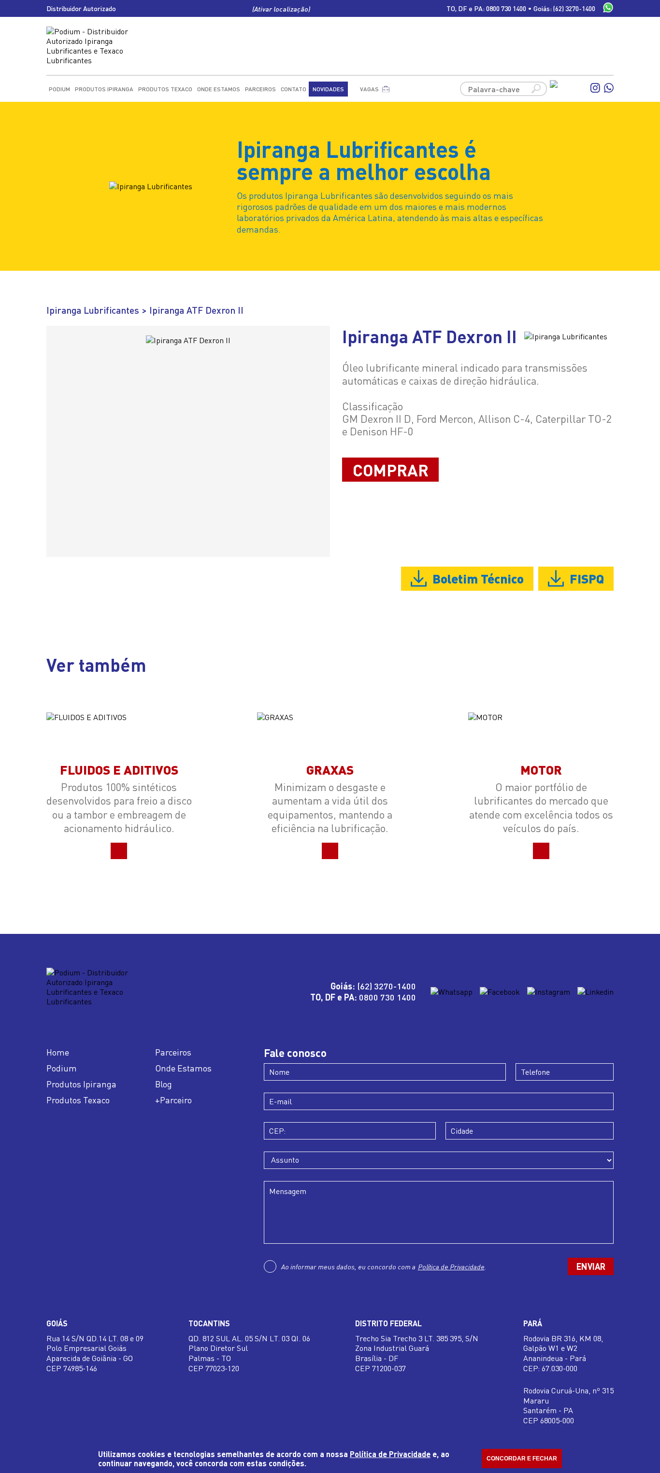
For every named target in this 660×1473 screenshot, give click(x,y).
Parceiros (260, 89)
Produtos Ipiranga (104, 89)
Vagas (369, 89)
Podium (59, 89)
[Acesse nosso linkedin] (595, 992)
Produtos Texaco (165, 89)
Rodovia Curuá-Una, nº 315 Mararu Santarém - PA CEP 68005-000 (568, 1405)
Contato (293, 89)
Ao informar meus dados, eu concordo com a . (384, 1266)
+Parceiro (173, 1100)
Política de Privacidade (451, 1266)
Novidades (328, 89)
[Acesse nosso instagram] (595, 89)
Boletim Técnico (478, 578)
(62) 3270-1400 (574, 8)
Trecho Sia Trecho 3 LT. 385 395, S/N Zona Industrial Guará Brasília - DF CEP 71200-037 (416, 1353)
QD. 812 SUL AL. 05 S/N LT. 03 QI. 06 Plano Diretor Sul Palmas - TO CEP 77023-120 (249, 1353)
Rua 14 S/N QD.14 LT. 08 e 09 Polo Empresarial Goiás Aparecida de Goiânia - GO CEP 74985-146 (94, 1353)
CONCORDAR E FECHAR (522, 1458)
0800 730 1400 (506, 8)
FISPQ (587, 578)
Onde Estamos (218, 89)
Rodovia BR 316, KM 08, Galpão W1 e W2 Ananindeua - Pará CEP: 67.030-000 (563, 1353)
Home (57, 1052)
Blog (163, 1084)
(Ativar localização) (281, 8)
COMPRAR (391, 469)
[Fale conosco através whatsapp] (608, 8)
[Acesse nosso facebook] (568, 88)
